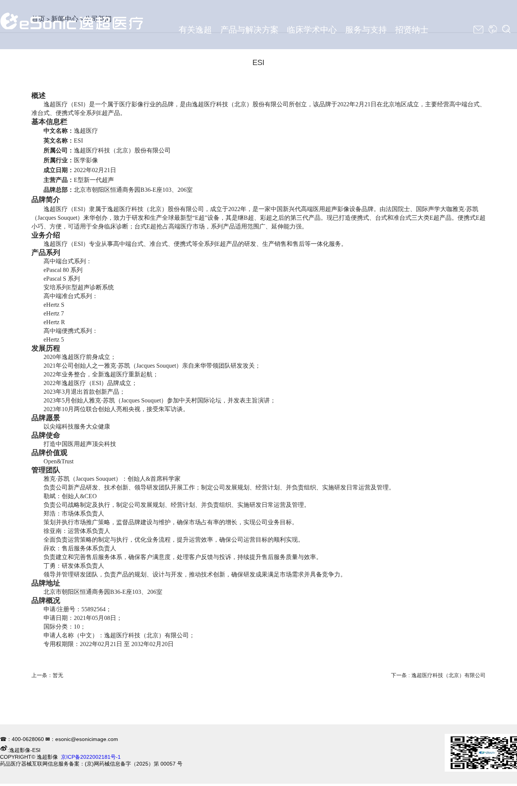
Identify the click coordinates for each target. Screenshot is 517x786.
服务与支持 (366, 29)
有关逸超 (195, 29)
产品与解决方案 (249, 29)
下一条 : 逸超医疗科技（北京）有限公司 (438, 675)
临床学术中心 (312, 29)
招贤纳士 (411, 29)
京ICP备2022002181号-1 (91, 757)
